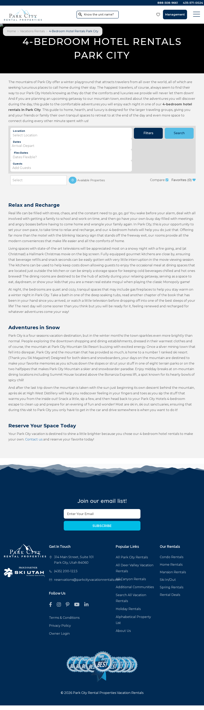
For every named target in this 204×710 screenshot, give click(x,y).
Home (11, 31)
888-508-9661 (167, 3)
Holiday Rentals (128, 609)
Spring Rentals (171, 587)
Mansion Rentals (173, 572)
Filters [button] (148, 133)
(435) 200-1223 (65, 571)
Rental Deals (170, 595)
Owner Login (59, 633)
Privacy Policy (60, 626)
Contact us (33, 439)
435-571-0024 (193, 3)
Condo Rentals (171, 557)
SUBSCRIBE (102, 526)
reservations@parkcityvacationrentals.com (88, 580)
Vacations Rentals (32, 31)
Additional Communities (135, 587)
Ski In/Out (168, 580)
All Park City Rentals (132, 557)
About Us (123, 631)
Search (179, 133)
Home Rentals (171, 564)
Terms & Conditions (64, 618)
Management (175, 14)
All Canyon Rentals (131, 579)
